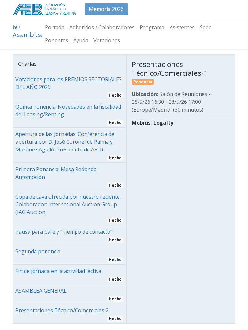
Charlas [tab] (27, 63)
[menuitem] (54, 27)
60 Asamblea (27, 31)
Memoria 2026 (106, 9)
